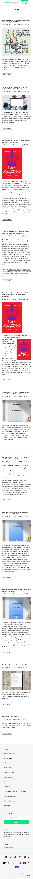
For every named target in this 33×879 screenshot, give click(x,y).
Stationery (7, 786)
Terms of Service (9, 801)
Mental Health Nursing (14, 269)
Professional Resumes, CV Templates (15, 791)
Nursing (15, 271)
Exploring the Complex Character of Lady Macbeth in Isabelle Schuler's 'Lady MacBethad (15, 294)
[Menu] (30, 3)
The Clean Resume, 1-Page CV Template (15, 665)
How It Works (8, 758)
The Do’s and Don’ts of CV (10, 716)
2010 (22, 873)
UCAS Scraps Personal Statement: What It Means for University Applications (15, 232)
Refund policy (8, 805)
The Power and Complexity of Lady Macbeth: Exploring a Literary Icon (16, 141)
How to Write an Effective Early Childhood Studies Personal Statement (15, 393)
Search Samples (9, 753)
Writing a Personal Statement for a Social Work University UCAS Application (15, 513)
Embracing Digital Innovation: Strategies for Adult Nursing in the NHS (16, 21)
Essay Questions (9, 772)
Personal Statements (10, 796)
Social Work (21, 271)
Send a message (8, 847)
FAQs (5, 763)
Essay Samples (8, 777)
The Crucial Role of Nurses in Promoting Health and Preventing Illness (15, 458)
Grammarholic (17, 873)
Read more (7, 75)
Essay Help (7, 782)
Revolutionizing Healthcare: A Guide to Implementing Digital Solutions (14, 87)
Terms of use (7, 767)
